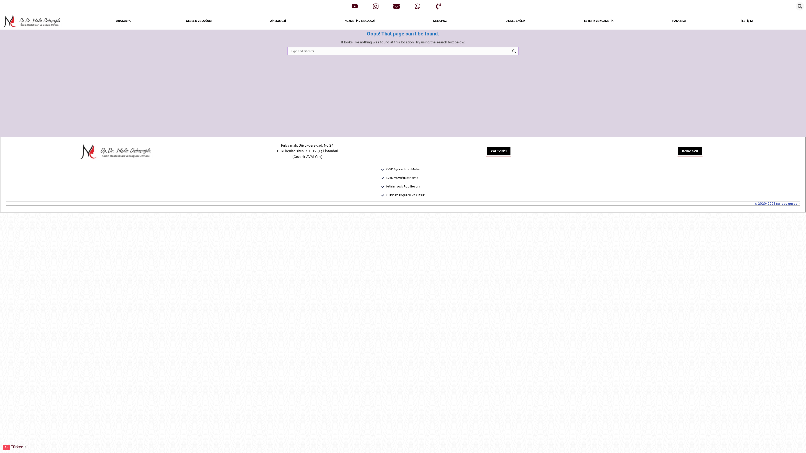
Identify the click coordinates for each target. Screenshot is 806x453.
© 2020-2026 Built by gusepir (777, 204)
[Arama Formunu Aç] (800, 6)
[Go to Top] (800, 447)
